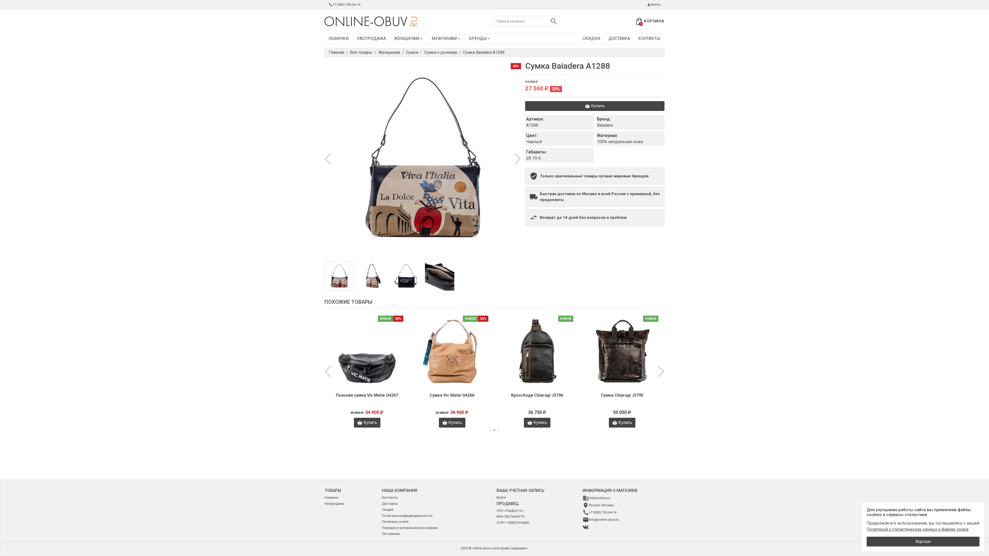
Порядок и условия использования (410, 528)
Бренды (478, 38)
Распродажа (371, 38)
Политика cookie (395, 522)
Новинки (339, 38)
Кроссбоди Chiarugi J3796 (452, 395)
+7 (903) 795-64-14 (346, 4)
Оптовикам (391, 534)
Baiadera (605, 125)
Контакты (649, 38)
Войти (655, 4)
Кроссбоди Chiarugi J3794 (622, 395)
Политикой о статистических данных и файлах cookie (918, 529)
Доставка (619, 38)
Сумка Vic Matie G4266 (367, 395)
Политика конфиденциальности (407, 516)
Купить (598, 105)
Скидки (591, 38)
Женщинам (406, 38)
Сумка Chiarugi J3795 (537, 395)
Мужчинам (444, 38)
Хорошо (923, 541)
